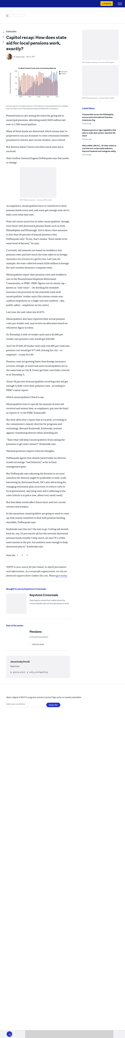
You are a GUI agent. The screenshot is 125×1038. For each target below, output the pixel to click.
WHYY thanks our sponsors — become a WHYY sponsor (36, 200)
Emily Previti (20, 57)
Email (27, 555)
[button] (9, 1034)
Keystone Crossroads (44, 595)
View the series (38, 644)
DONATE (107, 3)
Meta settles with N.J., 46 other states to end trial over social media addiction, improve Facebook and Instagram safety (99, 148)
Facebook (17, 555)
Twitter (22, 555)
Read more (14, 666)
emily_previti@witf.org (38, 672)
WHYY (9, 3)
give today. (62, 575)
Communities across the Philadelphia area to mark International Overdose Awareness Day (98, 117)
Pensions (11, 31)
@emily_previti (19, 672)
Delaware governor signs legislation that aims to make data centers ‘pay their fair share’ (99, 133)
